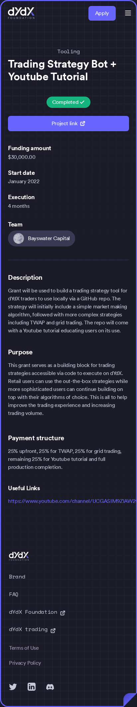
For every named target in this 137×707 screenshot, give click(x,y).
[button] (128, 13)
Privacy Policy (25, 663)
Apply (102, 13)
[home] (21, 13)
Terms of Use (24, 648)
